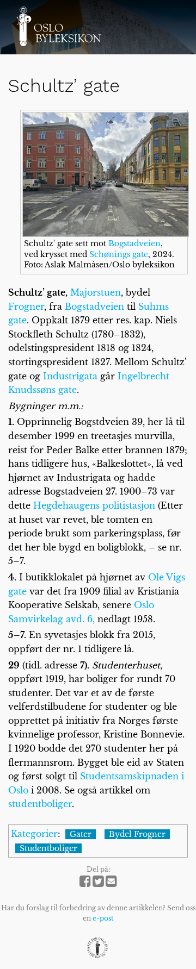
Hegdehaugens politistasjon (94, 505)
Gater (80, 834)
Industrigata (70, 376)
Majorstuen (95, 292)
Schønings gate (118, 254)
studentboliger (40, 803)
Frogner (26, 306)
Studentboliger (48, 848)
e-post (103, 918)
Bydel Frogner (137, 834)
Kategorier (34, 833)
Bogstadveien (134, 243)
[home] (58, 26)
